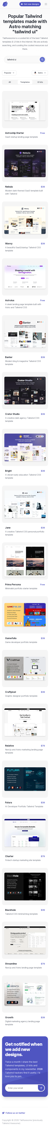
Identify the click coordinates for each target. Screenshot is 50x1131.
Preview (25, 105)
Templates (25, 82)
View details (23, 113)
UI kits (40, 82)
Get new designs (31, 4)
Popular (7, 73)
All (10, 82)
